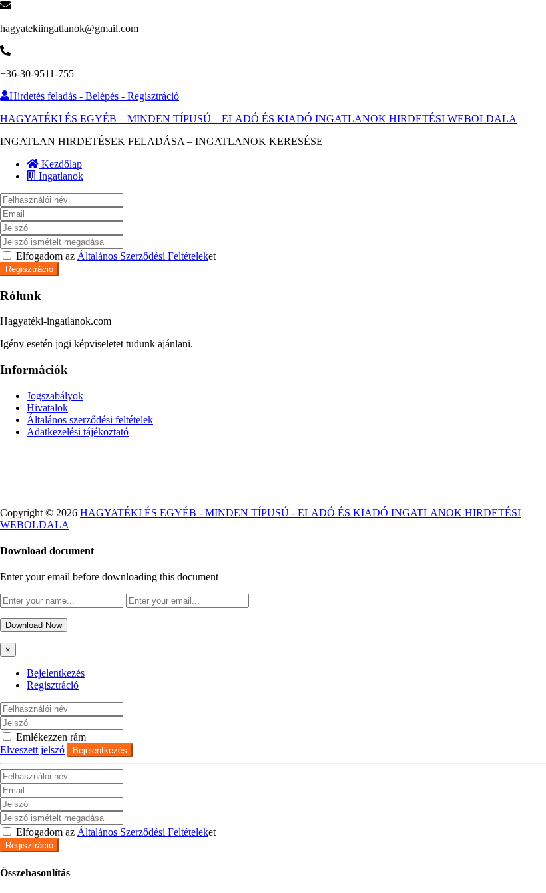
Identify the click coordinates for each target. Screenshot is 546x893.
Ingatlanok (59, 176)
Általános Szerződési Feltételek (142, 256)
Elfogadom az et (114, 256)
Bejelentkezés (56, 673)
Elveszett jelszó (32, 749)
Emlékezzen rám (49, 737)
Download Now (33, 625)
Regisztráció (29, 269)
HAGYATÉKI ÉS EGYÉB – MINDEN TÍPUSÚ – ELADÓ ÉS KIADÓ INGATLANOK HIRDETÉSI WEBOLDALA (258, 118)
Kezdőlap (60, 164)
